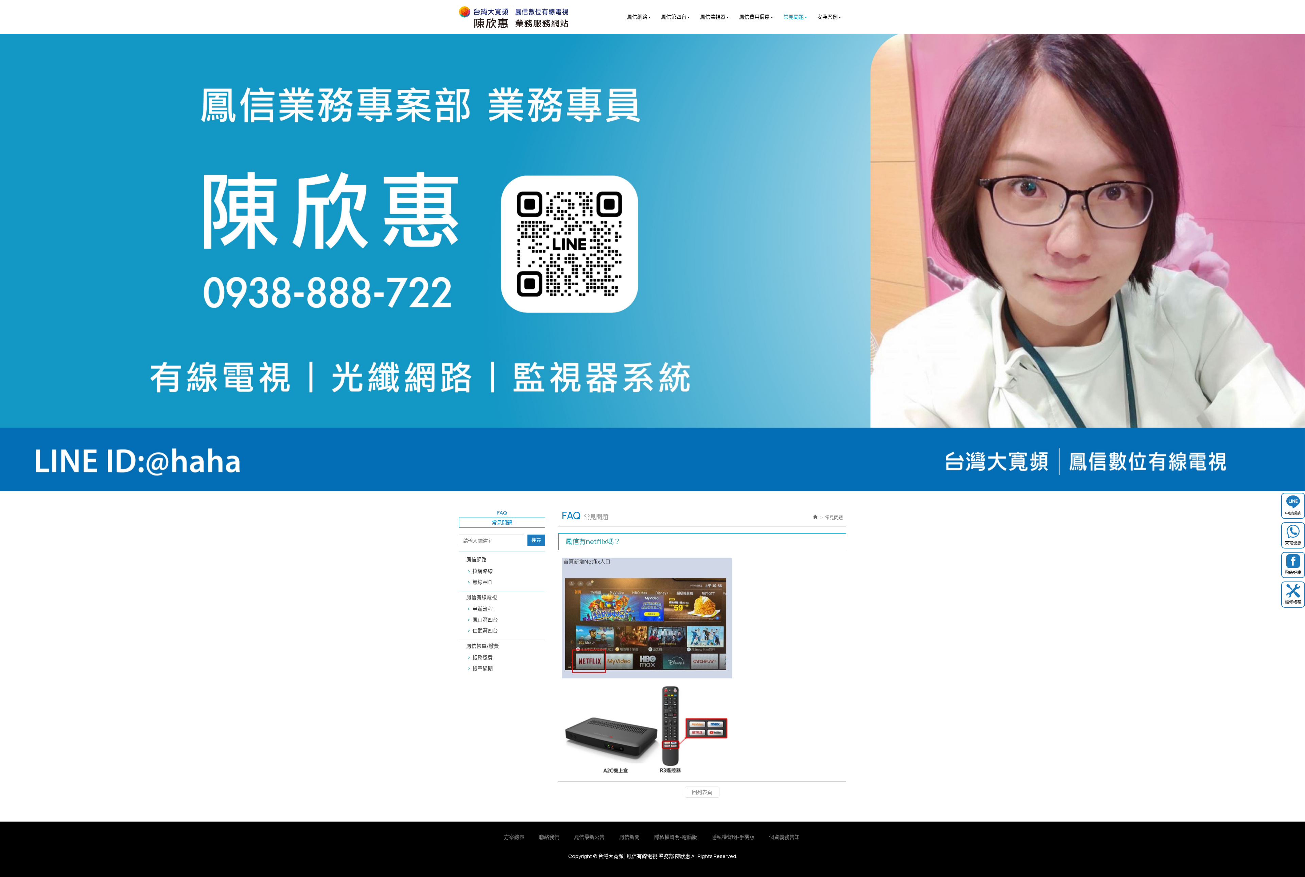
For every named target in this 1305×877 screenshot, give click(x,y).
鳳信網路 (476, 559)
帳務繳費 (482, 657)
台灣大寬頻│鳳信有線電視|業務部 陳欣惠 (530, 17)
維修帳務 (1293, 602)
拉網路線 (482, 571)
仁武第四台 (485, 630)
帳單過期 (482, 668)
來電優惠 (1293, 543)
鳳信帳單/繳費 (482, 646)
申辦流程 (482, 608)
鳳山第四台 (485, 619)
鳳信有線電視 (481, 597)
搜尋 (536, 540)
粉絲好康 (1293, 572)
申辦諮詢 (1293, 513)
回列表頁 (702, 792)
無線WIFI (482, 582)
